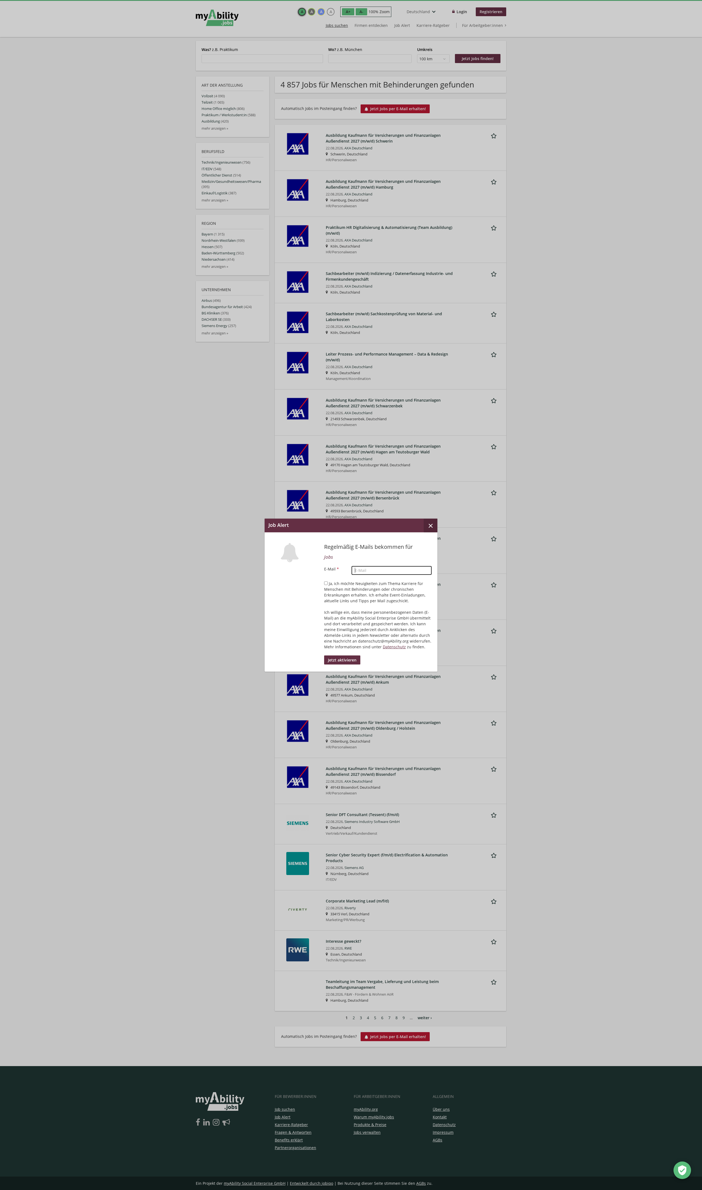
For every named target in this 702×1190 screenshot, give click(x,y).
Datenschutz (394, 646)
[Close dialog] (430, 525)
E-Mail (331, 569)
